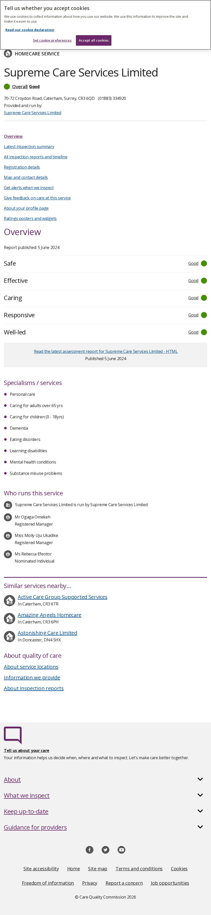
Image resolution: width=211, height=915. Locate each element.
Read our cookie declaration (29, 29)
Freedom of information (48, 883)
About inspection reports (34, 688)
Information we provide (32, 677)
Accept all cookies (94, 40)
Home (73, 868)
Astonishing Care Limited (47, 632)
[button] (105, 86)
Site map (97, 868)
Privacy (89, 883)
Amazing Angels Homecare (49, 614)
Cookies (179, 868)
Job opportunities (170, 883)
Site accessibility (41, 868)
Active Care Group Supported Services (62, 596)
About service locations (31, 666)
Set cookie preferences (52, 40)
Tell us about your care (26, 750)
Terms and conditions (139, 868)
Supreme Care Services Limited (32, 112)
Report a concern (124, 883)
